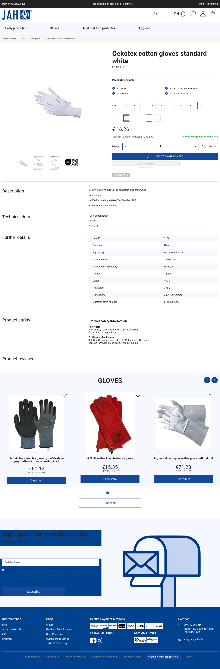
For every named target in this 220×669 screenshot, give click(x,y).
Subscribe (33, 591)
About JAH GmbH (11, 629)
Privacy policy (53, 656)
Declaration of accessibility (104, 656)
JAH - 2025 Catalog (56, 643)
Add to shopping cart (169, 156)
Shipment (7, 638)
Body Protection (54, 634)
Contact (189, 656)
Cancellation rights (131, 656)
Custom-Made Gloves (57, 638)
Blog (4, 624)
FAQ (4, 634)
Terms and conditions (75, 656)
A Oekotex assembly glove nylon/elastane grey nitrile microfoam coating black (37, 460)
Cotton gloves (34, 39)
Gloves (22, 39)
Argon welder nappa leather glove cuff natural (183, 458)
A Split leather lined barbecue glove (110, 458)
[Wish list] (193, 15)
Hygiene (144, 28)
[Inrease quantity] (195, 146)
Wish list (212, 146)
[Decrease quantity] (126, 146)
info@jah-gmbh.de (193, 639)
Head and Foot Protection (59, 629)
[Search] (155, 14)
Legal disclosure (33, 656)
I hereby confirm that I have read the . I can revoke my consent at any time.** (43, 569)
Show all (110, 503)
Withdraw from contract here (163, 656)
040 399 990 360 (193, 624)
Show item (36, 480)
